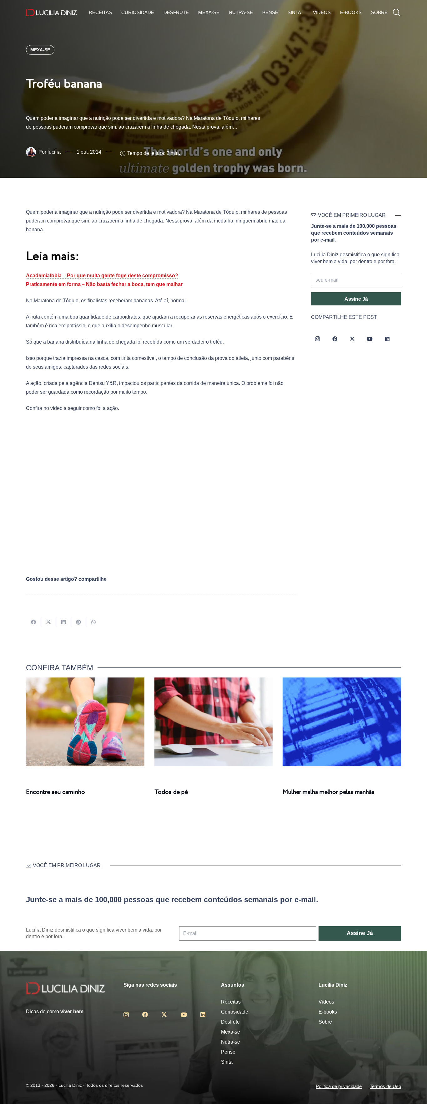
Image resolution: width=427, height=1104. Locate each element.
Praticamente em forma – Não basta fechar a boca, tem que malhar (104, 284)
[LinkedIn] (387, 339)
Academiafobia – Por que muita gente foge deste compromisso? (102, 275)
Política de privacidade (339, 1086)
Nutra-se (230, 1042)
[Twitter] (352, 339)
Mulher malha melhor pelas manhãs (328, 792)
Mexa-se (230, 1032)
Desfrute (230, 1022)
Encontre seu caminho (55, 792)
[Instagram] (317, 339)
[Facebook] (335, 339)
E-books (328, 1012)
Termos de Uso (385, 1086)
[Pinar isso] (78, 622)
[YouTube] (370, 339)
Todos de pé (171, 792)
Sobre (325, 1022)
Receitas (231, 1001)
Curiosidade (234, 1012)
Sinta (227, 1062)
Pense (228, 1052)
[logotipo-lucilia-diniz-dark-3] (51, 13)
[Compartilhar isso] (33, 622)
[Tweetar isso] (48, 622)
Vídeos (326, 1001)
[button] (396, 13)
